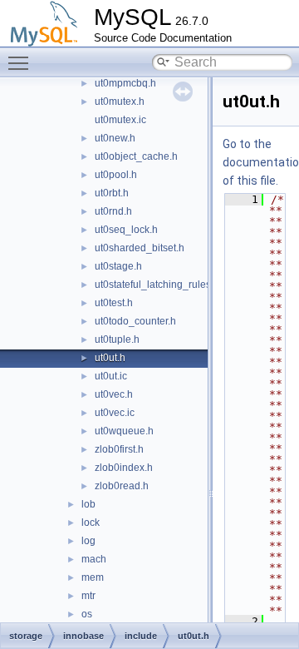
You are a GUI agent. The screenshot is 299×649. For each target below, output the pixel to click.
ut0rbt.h (112, 193)
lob (88, 504)
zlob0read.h (122, 486)
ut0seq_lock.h (126, 229)
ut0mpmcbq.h (125, 83)
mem (92, 577)
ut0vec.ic (115, 413)
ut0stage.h (118, 266)
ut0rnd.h (113, 211)
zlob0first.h (119, 449)
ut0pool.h (116, 175)
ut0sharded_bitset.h (139, 248)
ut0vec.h (114, 394)
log (88, 541)
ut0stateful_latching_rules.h (157, 284)
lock (90, 522)
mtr (88, 596)
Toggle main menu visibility (22, 62)
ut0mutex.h (120, 101)
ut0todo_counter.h (135, 321)
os (86, 614)
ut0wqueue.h (124, 431)
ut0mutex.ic (120, 120)
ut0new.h (115, 138)
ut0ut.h (110, 358)
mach (93, 559)
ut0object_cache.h (136, 156)
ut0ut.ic (111, 376)
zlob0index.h (124, 467)
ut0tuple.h (117, 339)
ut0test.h (114, 303)
